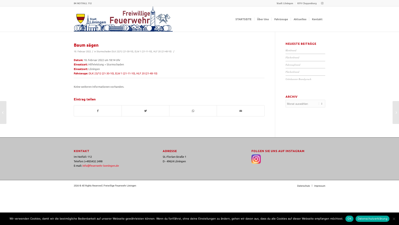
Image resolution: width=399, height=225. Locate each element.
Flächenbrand (292, 57)
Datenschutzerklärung (372, 218)
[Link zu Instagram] (322, 3)
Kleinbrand (291, 50)
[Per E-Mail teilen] (240, 110)
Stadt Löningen (285, 3)
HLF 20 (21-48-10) (162, 51)
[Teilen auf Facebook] (98, 110)
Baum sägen (86, 45)
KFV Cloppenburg (307, 3)
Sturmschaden (104, 51)
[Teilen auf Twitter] (145, 110)
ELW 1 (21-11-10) (143, 51)
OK (349, 218)
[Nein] (394, 219)
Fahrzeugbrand (293, 64)
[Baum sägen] (3, 112)
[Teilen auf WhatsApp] (193, 110)
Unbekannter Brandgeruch (298, 79)
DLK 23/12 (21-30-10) (122, 51)
